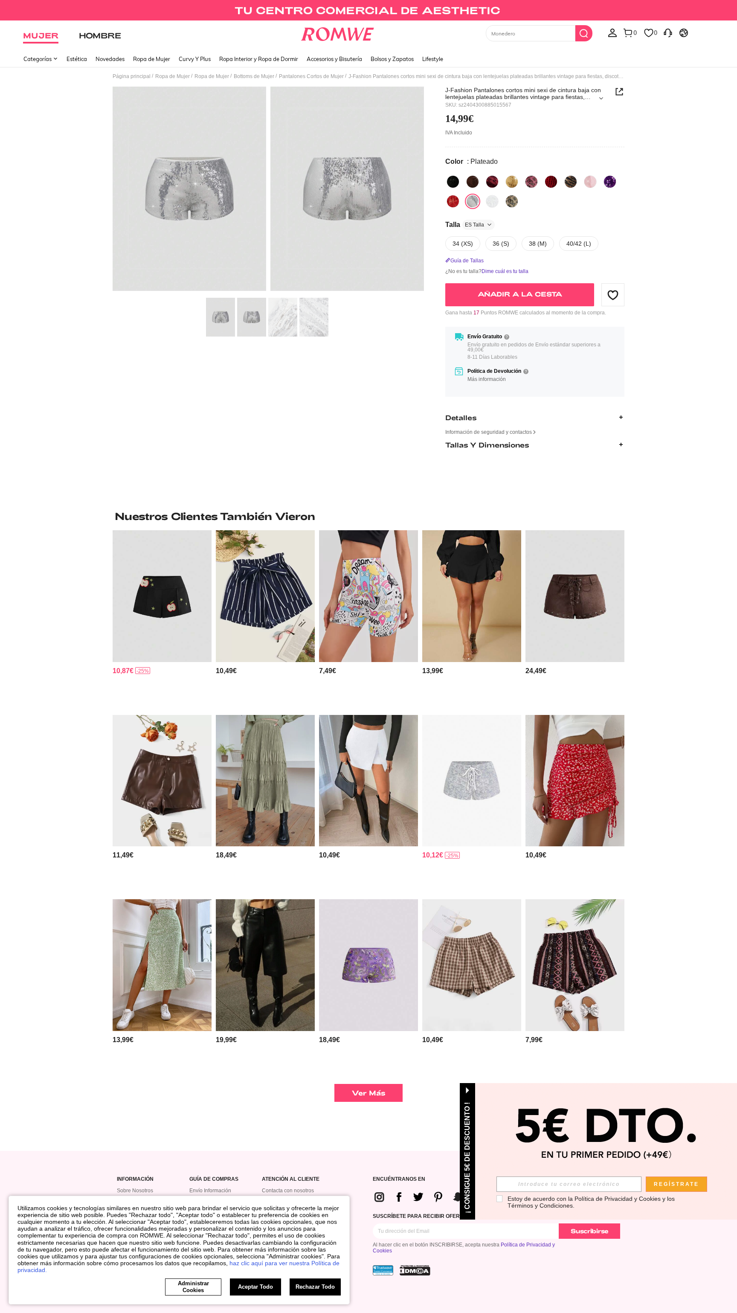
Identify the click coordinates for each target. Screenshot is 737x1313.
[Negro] (453, 181)
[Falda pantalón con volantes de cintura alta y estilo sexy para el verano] (471, 596)
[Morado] (610, 181)
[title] (368, 516)
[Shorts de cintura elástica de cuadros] (471, 965)
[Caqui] (570, 181)
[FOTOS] (268, 190)
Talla (464, 224)
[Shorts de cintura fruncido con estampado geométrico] (574, 965)
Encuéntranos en (399, 1179)
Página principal (132, 76)
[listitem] (162, 619)
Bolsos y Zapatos (392, 58)
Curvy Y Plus (195, 58)
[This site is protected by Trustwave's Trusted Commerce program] (383, 1270)
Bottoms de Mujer (254, 76)
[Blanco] (492, 201)
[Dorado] (511, 181)
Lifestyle (432, 58)
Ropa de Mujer (151, 58)
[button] (612, 294)
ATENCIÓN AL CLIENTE (290, 1179)
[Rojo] (453, 201)
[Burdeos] (492, 181)
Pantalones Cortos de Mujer (311, 76)
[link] (368, 10)
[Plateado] (472, 201)
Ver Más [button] (369, 1093)
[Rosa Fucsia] (531, 181)
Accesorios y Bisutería (334, 58)
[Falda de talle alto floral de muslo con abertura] (162, 965)
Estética (77, 58)
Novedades (110, 58)
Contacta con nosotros (288, 1191)
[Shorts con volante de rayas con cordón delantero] (265, 596)
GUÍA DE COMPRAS (213, 1179)
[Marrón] (472, 181)
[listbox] (612, 32)
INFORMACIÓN (135, 1179)
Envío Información (210, 1191)
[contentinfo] (123, 670)
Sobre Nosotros (135, 1191)
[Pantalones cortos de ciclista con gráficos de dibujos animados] (368, 596)
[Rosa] (590, 181)
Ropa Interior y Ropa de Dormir (258, 58)
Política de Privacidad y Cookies (618, 1198)
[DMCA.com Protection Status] (415, 1270)
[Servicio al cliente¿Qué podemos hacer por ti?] (668, 32)
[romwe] (337, 32)
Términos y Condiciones (540, 1205)
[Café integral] (511, 201)
